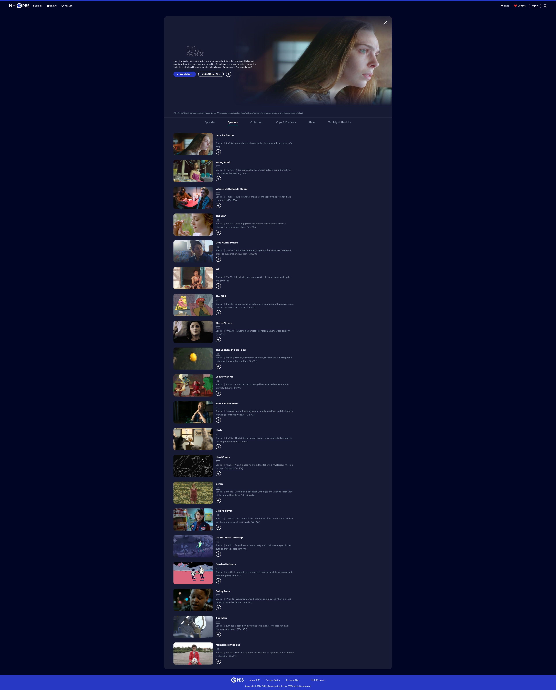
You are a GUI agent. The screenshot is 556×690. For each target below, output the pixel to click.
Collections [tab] (257, 122)
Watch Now (186, 74)
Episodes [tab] (210, 122)
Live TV (38, 5)
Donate (522, 5)
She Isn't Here (224, 323)
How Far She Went (227, 403)
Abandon (221, 618)
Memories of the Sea (228, 644)
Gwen (219, 484)
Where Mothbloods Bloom (231, 189)
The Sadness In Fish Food (231, 349)
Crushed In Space (226, 564)
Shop (506, 5)
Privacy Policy (273, 680)
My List (68, 5)
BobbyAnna (223, 591)
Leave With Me (224, 376)
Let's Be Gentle (225, 135)
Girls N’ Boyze (224, 510)
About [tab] (312, 122)
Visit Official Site (211, 74)
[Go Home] (385, 22)
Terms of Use (292, 680)
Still (218, 269)
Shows (53, 5)
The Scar (221, 215)
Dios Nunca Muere (227, 242)
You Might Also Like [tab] (339, 122)
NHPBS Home (318, 680)
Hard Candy (223, 457)
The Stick (221, 296)
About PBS (254, 680)
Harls (219, 430)
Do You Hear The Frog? (229, 537)
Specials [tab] (233, 122)
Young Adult (223, 162)
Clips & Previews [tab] (286, 122)
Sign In (535, 6)
